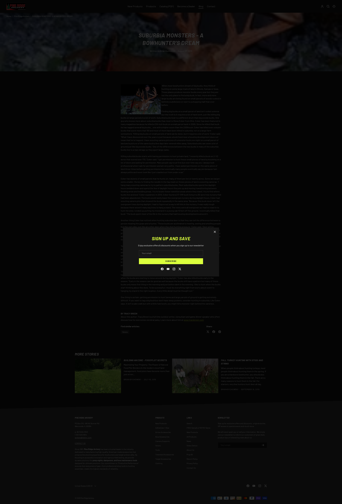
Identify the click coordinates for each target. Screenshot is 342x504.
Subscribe (170, 261)
